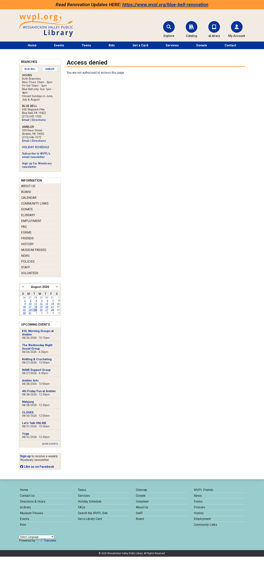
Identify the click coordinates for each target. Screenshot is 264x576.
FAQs (81, 507)
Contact (230, 45)
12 (41, 303)
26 (41, 309)
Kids (112, 45)
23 (24, 309)
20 (46, 306)
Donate (201, 45)
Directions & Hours (32, 501)
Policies (28, 261)
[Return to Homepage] (46, 36)
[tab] (30, 69)
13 (46, 303)
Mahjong (28, 402)
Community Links (35, 203)
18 (35, 306)
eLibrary (28, 215)
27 (46, 309)
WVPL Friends (203, 490)
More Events (50, 444)
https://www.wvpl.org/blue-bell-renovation (165, 4)
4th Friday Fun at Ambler (39, 391)
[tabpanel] (40, 121)
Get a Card (140, 45)
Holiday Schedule (89, 501)
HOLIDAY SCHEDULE (35, 147)
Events (59, 45)
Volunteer (29, 273)
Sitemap (141, 490)
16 (24, 306)
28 (52, 309)
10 (30, 303)
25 (35, 309)
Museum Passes (33, 250)
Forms (26, 232)
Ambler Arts (30, 380)
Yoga (25, 433)
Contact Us (27, 495)
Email (25, 120)
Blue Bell (30, 69)
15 (58, 303)
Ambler (49, 69)
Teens (86, 45)
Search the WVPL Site (93, 513)
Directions (39, 120)
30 (24, 312)
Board (26, 192)
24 (30, 309)
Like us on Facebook (38, 466)
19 (41, 306)
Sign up (25, 456)
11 (35, 303)
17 (30, 306)
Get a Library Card (90, 519)
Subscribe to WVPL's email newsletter (36, 155)
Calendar (29, 198)
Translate (50, 540)
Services (172, 45)
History (27, 244)
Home (32, 45)
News (25, 256)
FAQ (24, 227)
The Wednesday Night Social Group (37, 346)
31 (30, 312)
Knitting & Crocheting (37, 359)
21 (52, 306)
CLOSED (28, 412)
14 (52, 303)
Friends (27, 238)
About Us (28, 186)
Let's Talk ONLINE (34, 423)
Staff (25, 267)
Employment (31, 221)
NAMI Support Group (36, 370)
